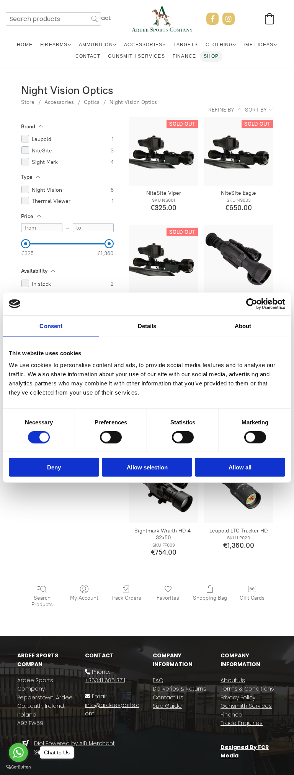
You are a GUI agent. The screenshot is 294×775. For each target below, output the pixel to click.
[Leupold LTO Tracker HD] (238, 489)
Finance (184, 56)
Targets (185, 44)
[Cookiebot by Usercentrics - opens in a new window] (251, 303)
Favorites (168, 598)
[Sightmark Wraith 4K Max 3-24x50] (238, 259)
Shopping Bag (210, 598)
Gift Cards (252, 598)
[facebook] (212, 18)
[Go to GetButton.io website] (18, 767)
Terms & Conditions (247, 688)
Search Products (42, 601)
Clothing (219, 44)
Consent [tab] (50, 325)
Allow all (240, 467)
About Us (232, 680)
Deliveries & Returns (179, 688)
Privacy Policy (237, 697)
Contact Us (168, 697)
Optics (92, 102)
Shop (211, 56)
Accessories (143, 44)
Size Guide (167, 706)
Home (25, 44)
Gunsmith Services (136, 56)
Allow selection (147, 467)
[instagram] (228, 18)
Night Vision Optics (133, 102)
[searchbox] (53, 19)
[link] (55, 44)
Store (27, 102)
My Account (84, 598)
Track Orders (126, 598)
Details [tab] (147, 325)
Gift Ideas (259, 44)
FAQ (158, 680)
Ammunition (96, 44)
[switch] (111, 437)
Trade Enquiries (241, 723)
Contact (87, 56)
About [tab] (243, 325)
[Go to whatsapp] (18, 752)
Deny (54, 467)
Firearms (54, 44)
